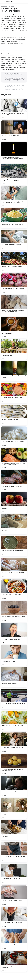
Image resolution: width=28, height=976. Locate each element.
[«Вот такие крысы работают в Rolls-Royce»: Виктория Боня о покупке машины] (14, 633)
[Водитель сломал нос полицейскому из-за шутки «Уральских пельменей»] (14, 699)
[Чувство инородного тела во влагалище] (14, 568)
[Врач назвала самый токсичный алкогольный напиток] (14, 371)
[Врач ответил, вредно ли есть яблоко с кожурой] (14, 502)
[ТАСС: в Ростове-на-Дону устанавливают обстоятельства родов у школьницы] (14, 305)
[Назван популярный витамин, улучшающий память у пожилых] (14, 349)
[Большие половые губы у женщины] (14, 240)
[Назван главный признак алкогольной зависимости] (14, 961)
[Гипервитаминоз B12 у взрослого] (14, 786)
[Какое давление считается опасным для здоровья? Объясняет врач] (14, 109)
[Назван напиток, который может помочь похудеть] (14, 742)
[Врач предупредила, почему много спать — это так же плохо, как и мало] (14, 677)
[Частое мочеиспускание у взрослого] (14, 917)
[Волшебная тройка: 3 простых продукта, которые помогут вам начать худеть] (14, 589)
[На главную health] (9, 1)
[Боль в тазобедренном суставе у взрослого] (14, 852)
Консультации (4, 6)
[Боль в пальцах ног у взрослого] (14, 939)
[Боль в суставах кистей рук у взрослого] (14, 895)
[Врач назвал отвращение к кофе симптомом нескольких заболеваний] (14, 655)
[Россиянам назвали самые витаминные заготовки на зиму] (14, 764)
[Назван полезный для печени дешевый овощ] (14, 393)
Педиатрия (11, 6)
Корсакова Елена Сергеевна (14, 50)
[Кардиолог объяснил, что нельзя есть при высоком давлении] (14, 327)
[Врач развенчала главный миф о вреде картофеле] (14, 830)
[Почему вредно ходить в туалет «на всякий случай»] (14, 808)
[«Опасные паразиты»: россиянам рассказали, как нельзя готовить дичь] (14, 480)
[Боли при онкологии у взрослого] (14, 874)
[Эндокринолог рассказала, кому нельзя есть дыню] (14, 721)
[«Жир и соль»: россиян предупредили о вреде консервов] (14, 546)
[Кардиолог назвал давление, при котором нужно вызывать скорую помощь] (14, 196)
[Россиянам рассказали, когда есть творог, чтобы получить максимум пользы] (14, 436)
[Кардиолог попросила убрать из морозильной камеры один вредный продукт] (14, 130)
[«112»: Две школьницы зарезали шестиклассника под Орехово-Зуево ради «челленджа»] (14, 152)
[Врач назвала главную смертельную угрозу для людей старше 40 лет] (14, 458)
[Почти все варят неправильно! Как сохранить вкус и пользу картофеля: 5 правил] (14, 218)
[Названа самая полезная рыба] (14, 415)
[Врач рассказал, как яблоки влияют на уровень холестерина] (14, 262)
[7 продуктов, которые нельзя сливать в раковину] (14, 524)
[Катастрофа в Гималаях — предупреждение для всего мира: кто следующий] (14, 174)
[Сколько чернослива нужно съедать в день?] (14, 611)
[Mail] (4, 1)
